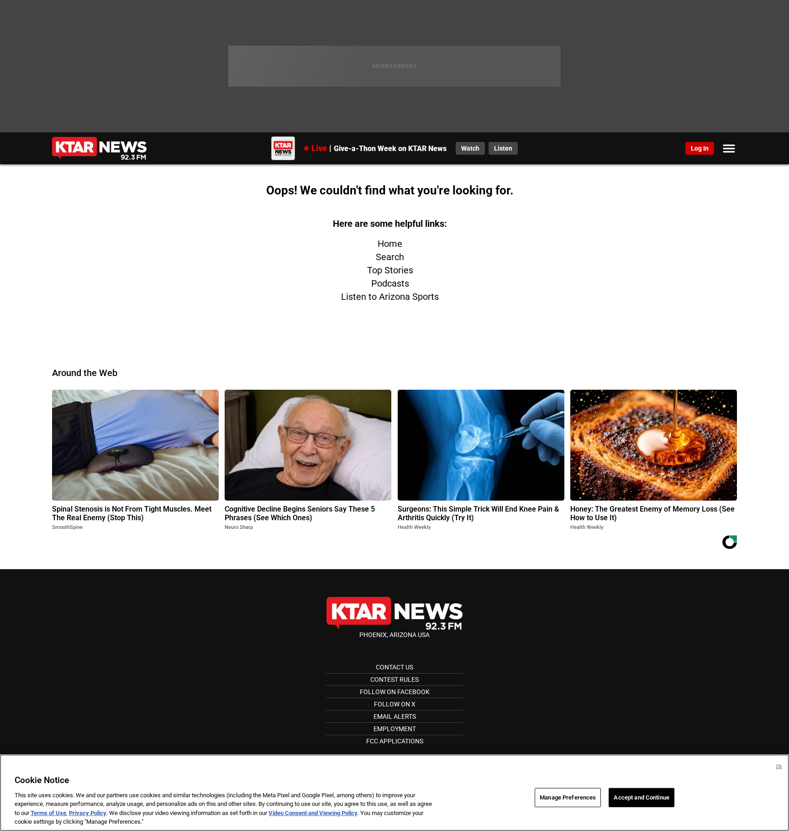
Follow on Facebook (395, 691)
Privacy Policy (87, 813)
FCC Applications (394, 741)
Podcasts (390, 283)
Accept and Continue (641, 797)
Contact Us (394, 667)
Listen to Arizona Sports (390, 296)
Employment (394, 728)
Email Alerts (394, 716)
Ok (779, 766)
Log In (700, 148)
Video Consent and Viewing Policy (313, 813)
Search (390, 256)
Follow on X (395, 704)
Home (390, 243)
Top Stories (390, 270)
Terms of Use (48, 813)
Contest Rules (394, 679)
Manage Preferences (568, 797)
